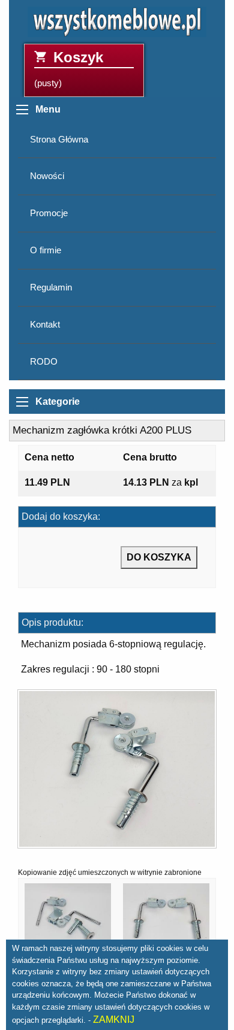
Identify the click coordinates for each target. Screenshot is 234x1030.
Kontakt (45, 324)
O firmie (45, 250)
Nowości (47, 176)
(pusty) (68, 68)
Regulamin (51, 287)
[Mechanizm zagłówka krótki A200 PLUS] (117, 772)
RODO (44, 361)
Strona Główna (59, 139)
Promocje (49, 213)
